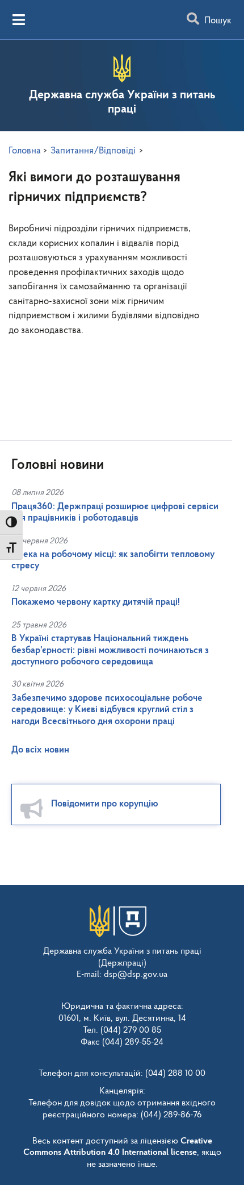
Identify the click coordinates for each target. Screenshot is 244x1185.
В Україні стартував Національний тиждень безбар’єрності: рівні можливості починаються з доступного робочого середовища (110, 650)
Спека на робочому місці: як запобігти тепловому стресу (112, 560)
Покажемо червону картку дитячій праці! (95, 602)
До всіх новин (40, 750)
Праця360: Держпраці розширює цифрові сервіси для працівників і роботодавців (114, 512)
